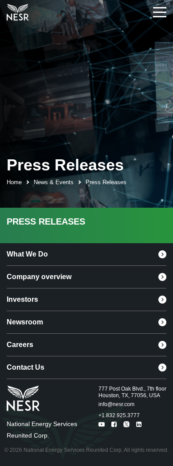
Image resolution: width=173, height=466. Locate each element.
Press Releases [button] (106, 182)
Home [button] (14, 182)
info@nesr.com (116, 404)
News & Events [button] (54, 182)
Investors (22, 299)
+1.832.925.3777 (119, 415)
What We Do (27, 254)
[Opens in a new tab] (18, 12)
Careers (20, 344)
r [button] (27, 182)
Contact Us (25, 367)
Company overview (39, 276)
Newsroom (25, 322)
